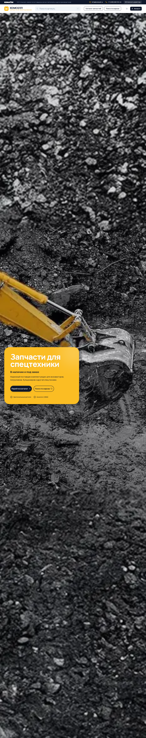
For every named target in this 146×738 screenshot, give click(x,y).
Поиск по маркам (112, 9)
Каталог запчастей (93, 9)
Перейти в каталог (20, 389)
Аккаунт (137, 9)
